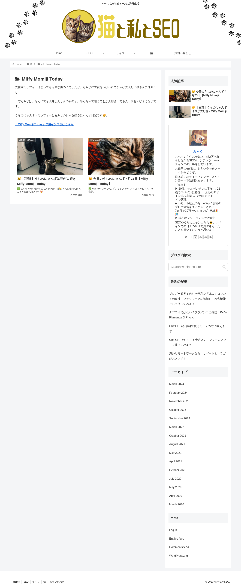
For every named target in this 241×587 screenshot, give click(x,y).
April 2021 (175, 461)
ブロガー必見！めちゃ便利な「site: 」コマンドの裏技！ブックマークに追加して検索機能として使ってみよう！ (197, 298)
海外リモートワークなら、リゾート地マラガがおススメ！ (197, 356)
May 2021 (175, 452)
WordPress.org (178, 555)
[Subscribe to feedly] (205, 237)
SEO (26, 581)
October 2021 (177, 435)
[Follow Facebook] (191, 237)
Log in (173, 529)
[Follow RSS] (210, 237)
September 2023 (179, 418)
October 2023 (177, 409)
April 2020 (175, 495)
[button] (224, 267)
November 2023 (179, 401)
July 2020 (175, 478)
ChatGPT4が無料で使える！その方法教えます (197, 329)
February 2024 (178, 392)
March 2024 (176, 384)
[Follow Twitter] (186, 237)
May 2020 (175, 487)
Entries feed (176, 538)
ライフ (36, 581)
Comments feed (179, 547)
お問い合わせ (57, 581)
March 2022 (176, 427)
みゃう (198, 151)
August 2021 (177, 444)
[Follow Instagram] (196, 237)
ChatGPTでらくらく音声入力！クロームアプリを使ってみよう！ (197, 342)
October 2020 (177, 470)
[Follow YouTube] (200, 237)
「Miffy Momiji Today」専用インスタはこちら (44, 124)
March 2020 (176, 504)
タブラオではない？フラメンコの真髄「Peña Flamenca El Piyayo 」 (198, 315)
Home (16, 581)
